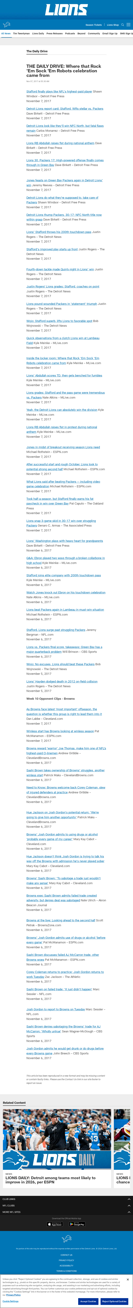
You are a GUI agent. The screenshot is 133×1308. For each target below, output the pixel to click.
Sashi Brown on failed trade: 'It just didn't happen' (59, 989)
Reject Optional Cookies (114, 1301)
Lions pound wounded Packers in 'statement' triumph (61, 304)
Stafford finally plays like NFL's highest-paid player (59, 91)
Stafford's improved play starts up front (52, 249)
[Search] (122, 24)
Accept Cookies (88, 1301)
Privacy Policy (66, 1260)
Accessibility (66, 1265)
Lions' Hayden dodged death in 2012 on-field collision (61, 681)
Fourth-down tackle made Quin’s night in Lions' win (60, 269)
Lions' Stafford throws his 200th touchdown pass (58, 232)
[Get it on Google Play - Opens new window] (77, 1226)
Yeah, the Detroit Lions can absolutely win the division (61, 410)
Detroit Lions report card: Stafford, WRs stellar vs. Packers (64, 108)
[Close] (127, 1279)
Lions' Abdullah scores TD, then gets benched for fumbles (64, 375)
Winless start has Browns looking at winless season (60, 731)
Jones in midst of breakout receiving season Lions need (63, 447)
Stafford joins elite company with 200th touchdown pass (63, 575)
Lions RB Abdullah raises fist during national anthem (60, 143)
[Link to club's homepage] (6, 23)
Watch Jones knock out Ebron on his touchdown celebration (65, 592)
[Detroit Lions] (66, 1239)
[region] (66, 1291)
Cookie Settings (10, 1301)
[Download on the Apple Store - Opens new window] (54, 1224)
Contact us (66, 1255)
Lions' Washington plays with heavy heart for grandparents (64, 541)
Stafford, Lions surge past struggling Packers (55, 630)
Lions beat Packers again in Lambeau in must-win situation (65, 609)
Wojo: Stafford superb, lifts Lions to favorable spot (59, 321)
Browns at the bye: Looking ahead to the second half (60, 920)
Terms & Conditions (66, 1271)
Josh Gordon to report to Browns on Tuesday (55, 1009)
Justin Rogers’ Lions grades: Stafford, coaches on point (62, 286)
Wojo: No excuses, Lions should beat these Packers (60, 664)
